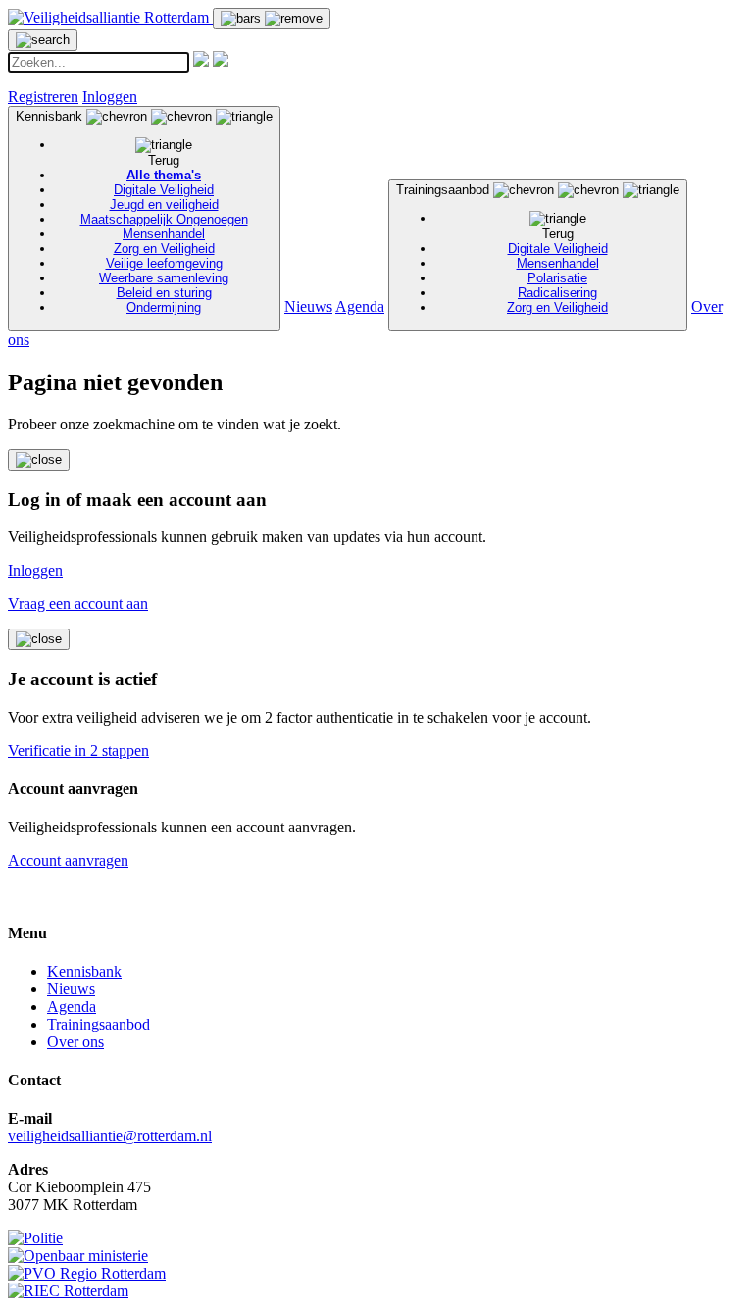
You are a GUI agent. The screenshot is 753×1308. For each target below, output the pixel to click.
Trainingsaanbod (502, 248)
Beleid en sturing (164, 292)
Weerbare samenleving (163, 278)
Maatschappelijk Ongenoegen (164, 219)
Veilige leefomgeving (164, 263)
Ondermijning (163, 307)
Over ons (75, 1041)
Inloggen (109, 96)
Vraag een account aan (78, 603)
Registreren (43, 96)
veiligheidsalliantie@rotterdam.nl (110, 1136)
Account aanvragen (68, 860)
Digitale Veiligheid (164, 189)
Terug (163, 160)
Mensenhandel (164, 233)
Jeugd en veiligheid (164, 204)
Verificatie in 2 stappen (78, 750)
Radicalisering (557, 292)
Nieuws (308, 306)
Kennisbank (132, 212)
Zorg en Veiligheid (164, 248)
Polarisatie (557, 278)
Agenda (359, 306)
